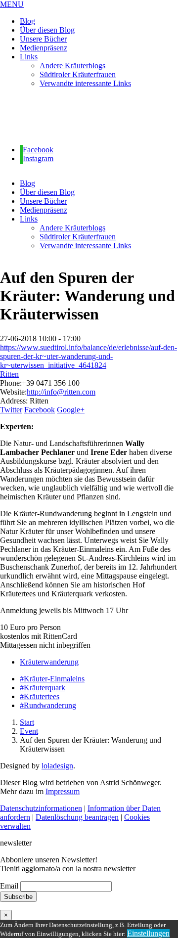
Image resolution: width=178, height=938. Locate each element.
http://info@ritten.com (61, 392)
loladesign (57, 765)
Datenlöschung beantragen (77, 817)
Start (27, 722)
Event (29, 731)
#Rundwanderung (48, 705)
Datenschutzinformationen (41, 808)
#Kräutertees (39, 696)
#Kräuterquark (42, 687)
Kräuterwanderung (49, 662)
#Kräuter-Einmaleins (52, 678)
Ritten (9, 374)
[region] (89, 116)
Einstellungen (148, 933)
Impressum (62, 791)
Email (9, 886)
